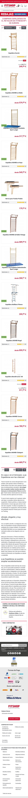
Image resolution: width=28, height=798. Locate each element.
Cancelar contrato (14, 718)
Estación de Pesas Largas (19, 775)
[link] (5, 612)
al (7, 713)
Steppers (5, 774)
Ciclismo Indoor (6, 764)
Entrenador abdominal (18, 779)
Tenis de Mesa (6, 760)
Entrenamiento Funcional (8, 10)
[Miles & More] (14, 697)
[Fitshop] (10, 6)
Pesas (16, 764)
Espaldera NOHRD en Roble (14, 93)
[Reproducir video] (14, 630)
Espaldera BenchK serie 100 (14, 376)
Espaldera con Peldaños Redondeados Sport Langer (14, 268)
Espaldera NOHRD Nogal (14, 340)
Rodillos (17, 771)
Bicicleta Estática (7, 771)
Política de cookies (19, 727)
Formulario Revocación (5, 741)
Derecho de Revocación (18, 736)
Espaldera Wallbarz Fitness (14, 304)
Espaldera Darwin (14, 53)
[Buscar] (21, 6)
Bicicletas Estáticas (20, 751)
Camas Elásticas (19, 757)
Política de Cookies (6, 733)
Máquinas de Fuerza (8, 757)
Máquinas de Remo (20, 754)
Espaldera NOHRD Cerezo (14, 416)
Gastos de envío (6, 735)
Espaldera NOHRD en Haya (14, 162)
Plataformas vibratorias (18, 788)
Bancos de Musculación (18, 760)
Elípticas (5, 751)
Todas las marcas (7, 793)
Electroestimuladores (8, 788)
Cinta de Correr (6, 754)
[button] (24, 469)
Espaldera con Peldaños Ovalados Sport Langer (14, 129)
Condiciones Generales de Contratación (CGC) (7, 728)
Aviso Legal (17, 733)
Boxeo (4, 767)
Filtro (23, 27)
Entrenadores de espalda (7, 784)
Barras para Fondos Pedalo (14, 198)
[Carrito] (26, 6)
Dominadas (18, 783)
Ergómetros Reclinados (18, 768)
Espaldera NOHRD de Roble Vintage (14, 235)
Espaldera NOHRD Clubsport (14, 452)
